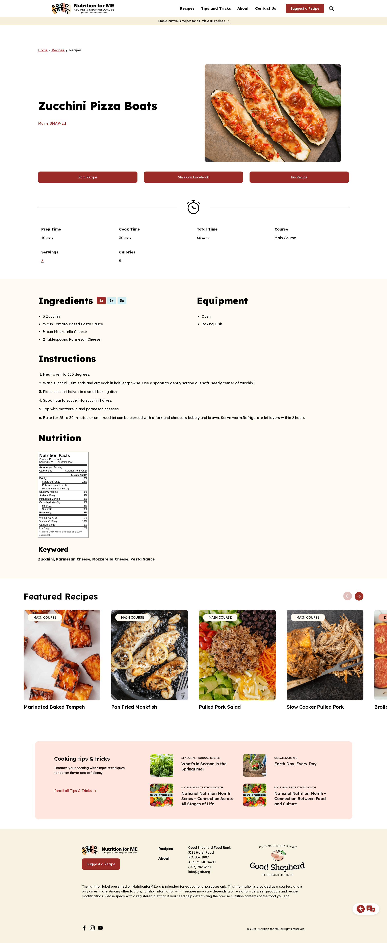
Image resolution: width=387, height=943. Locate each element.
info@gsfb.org (199, 872)
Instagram (92, 928)
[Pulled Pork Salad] (237, 660)
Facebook (84, 928)
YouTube (100, 928)
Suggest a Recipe (305, 8)
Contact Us (265, 8)
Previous (347, 596)
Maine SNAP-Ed (52, 123)
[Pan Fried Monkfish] (149, 660)
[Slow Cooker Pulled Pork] (325, 660)
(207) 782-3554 (199, 867)
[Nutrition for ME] (83, 8)
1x (101, 301)
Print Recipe (87, 177)
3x (122, 301)
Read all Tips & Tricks (73, 790)
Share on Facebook (193, 177)
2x (111, 301)
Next (359, 596)
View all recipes (213, 21)
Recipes (187, 8)
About (243, 8)
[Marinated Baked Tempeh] (62, 660)
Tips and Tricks (216, 8)
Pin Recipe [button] (299, 177)
